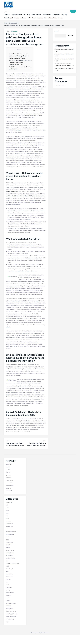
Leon (7, 560)
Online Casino (9, 574)
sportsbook (8, 595)
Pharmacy (8, 579)
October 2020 (9, 491)
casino (7, 529)
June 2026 (8, 469)
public (7, 584)
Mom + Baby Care (10, 568)
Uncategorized (13, 23)
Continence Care (10, 537)
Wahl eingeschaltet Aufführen (17, 58)
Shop (28, 14)
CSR (24, 14)
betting (7, 513)
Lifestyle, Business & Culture (12, 563)
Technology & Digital (11, 603)
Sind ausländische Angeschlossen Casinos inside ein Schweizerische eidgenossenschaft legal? (20, 62)
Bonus (7, 518)
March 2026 (8, 477)
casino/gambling (10, 534)
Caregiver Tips (9, 526)
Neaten (60, 18)
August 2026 (9, 464)
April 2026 (8, 475)
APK (7, 505)
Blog (7, 515)
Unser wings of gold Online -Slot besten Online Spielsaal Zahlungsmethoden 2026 (15, 443)
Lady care (23, 18)
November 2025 (9, 485)
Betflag (7, 510)
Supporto (8, 600)
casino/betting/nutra (11, 531)
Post (7, 582)
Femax (34, 18)
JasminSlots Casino (10, 558)
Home (5, 23)
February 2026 (9, 480)
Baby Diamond (8, 18)
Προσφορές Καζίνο (11, 616)
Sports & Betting (10, 592)
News (33, 14)
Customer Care (47, 14)
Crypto (7, 539)
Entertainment (9, 542)
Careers (38, 14)
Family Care (8, 545)
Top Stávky (8, 606)
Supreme (40, 18)
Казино (7, 621)
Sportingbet (8, 590)
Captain (16, 18)
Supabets (8, 598)
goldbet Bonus (10, 191)
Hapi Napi (64, 14)
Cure (45, 18)
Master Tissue (52, 18)
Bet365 (7, 507)
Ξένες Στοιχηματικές (11, 613)
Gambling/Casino (10, 553)
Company (6, 14)
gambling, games (10, 550)
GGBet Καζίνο (9, 555)
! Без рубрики (9, 502)
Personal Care (9, 576)
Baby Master (56, 14)
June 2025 (8, 488)
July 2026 (8, 467)
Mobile (7, 566)
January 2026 (9, 483)
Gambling (8, 547)
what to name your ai (11, 611)
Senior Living (9, 587)
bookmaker (8, 521)
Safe (29, 18)
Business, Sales (9, 523)
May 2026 (8, 472)
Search (56, 31)
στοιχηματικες (10, 619)
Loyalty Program (16, 14)
